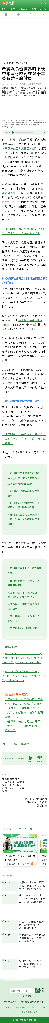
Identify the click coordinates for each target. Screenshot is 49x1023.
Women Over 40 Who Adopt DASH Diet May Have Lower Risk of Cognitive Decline (23, 675)
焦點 (4, 8)
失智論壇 (23, 8)
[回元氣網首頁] (10, 3)
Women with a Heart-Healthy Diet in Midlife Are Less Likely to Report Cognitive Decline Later (22, 657)
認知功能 (7, 383)
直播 (9, 851)
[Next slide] (45, 848)
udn (3, 63)
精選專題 (31, 1008)
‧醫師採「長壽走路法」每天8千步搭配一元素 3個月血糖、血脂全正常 (23, 725)
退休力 (14, 1012)
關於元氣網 (8, 1008)
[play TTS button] (13, 132)
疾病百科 (41, 1008)
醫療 (34, 8)
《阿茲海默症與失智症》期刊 (20, 148)
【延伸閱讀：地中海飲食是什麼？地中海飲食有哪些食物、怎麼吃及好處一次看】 (24, 438)
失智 (16, 63)
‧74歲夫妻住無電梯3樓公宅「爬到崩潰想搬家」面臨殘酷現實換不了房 (24, 712)
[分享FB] (6, 14)
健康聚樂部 (20, 1008)
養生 (12, 8)
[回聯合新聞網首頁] (3, 3)
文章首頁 (23, 1012)
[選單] (45, 3)
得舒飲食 (7, 193)
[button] (45, 9)
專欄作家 (33, 1012)
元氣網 (10, 63)
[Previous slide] (3, 848)
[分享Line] (18, 14)
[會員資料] (41, 3)
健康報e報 (26, 995)
